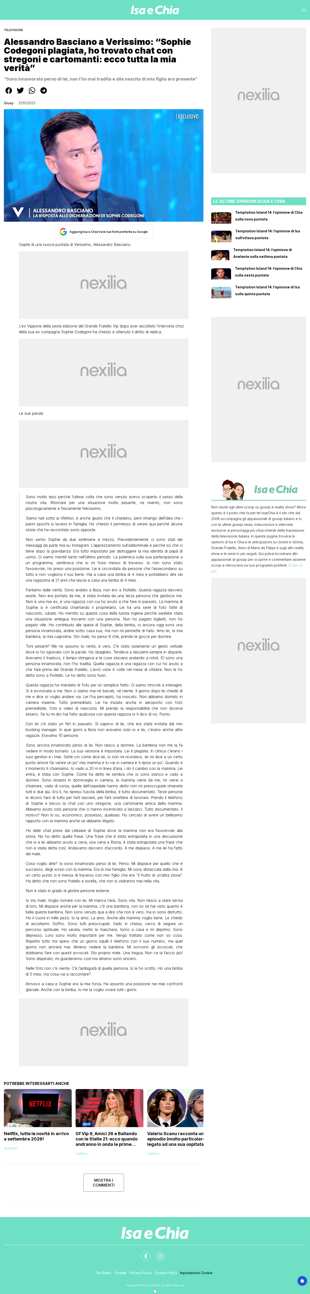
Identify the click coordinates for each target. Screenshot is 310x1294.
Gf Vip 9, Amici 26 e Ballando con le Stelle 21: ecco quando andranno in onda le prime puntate (107, 1139)
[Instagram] (157, 1253)
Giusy (9, 103)
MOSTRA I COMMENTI (104, 1183)
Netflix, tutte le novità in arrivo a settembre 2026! (36, 1136)
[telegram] (43, 93)
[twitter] (20, 93)
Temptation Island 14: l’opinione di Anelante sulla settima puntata (262, 253)
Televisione (13, 30)
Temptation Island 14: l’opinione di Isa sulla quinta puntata (267, 290)
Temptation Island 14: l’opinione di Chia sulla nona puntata (268, 215)
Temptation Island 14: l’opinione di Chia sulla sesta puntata (268, 271)
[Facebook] (143, 1253)
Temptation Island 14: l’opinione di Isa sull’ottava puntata (267, 234)
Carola (82, 1154)
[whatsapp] (32, 93)
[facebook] (9, 93)
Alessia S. (11, 1148)
